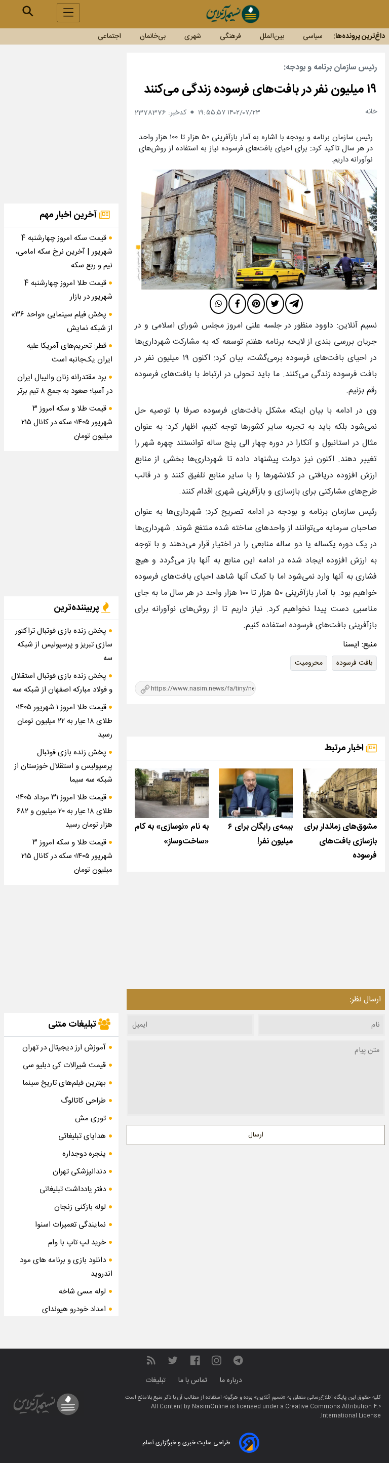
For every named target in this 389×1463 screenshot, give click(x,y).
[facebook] (237, 304)
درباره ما (232, 1380)
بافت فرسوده (354, 663)
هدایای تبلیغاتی (82, 1136)
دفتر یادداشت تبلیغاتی (73, 1189)
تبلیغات (156, 1380)
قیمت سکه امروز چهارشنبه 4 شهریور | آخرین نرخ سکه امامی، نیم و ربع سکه (64, 252)
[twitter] (275, 304)
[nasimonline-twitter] (172, 1361)
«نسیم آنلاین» (269, 1397)
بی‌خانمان (153, 36)
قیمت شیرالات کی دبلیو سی (64, 1065)
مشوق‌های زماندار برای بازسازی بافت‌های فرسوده (340, 841)
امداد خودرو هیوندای (74, 1309)
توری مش (90, 1118)
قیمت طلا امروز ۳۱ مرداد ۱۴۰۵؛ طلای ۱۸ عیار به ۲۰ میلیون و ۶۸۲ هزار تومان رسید (64, 811)
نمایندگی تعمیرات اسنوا (70, 1224)
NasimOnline (210, 1406)
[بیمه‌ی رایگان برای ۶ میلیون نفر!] (256, 793)
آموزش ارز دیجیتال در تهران (64, 1047)
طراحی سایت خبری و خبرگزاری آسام (186, 1443)
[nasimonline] (195, 1361)
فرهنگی (230, 36)
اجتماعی (109, 36)
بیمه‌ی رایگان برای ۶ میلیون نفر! (260, 834)
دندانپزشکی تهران (79, 1171)
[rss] (151, 1361)
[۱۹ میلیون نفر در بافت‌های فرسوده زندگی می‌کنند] (256, 230)
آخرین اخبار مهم (69, 215)
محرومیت (309, 663)
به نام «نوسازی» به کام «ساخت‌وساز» (172, 834)
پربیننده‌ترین (77, 608)
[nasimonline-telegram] (238, 1361)
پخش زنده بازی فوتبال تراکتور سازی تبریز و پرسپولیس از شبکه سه (63, 645)
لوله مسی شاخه (82, 1291)
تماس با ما (193, 1380)
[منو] (68, 12)
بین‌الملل (272, 36)
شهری (192, 36)
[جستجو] (27, 11)
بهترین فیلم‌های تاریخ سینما (64, 1083)
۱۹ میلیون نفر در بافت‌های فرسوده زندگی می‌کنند (260, 89)
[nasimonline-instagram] (216, 1361)
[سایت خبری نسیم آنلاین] (232, 14)
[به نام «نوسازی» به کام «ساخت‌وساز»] (172, 793)
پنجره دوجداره (84, 1154)
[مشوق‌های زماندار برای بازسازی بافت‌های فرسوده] (340, 793)
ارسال (255, 1135)
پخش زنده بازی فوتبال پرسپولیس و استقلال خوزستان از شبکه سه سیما (63, 766)
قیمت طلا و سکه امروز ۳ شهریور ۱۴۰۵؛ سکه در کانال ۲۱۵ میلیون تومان (66, 422)
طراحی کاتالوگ (83, 1100)
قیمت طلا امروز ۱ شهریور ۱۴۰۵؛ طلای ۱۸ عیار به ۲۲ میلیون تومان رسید (64, 721)
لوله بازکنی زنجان (80, 1207)
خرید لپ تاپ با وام (77, 1242)
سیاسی (313, 36)
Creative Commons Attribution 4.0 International (333, 1411)
